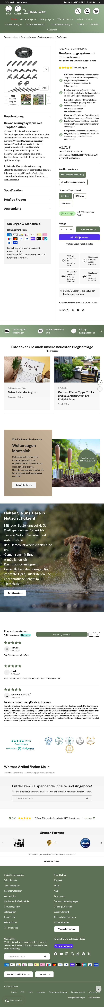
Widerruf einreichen (67, 929)
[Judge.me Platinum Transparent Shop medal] (59, 741)
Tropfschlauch (18, 773)
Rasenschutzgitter (13, 890)
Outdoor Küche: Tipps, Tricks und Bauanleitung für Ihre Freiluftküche (76, 396)
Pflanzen (95, 24)
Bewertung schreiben (62, 634)
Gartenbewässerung (28, 37)
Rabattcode (9, 917)
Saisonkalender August (22, 392)
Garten (15, 37)
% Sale (14, 19)
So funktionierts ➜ (24, 485)
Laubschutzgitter (12, 885)
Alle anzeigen (52, 351)
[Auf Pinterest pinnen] (83, 309)
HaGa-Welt (64, 49)
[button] (96, 11)
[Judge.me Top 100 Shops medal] (80, 741)
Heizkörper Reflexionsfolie (16, 901)
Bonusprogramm (12, 906)
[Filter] (91, 634)
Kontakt (58, 880)
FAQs (56, 885)
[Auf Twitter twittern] (72, 309)
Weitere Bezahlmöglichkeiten (79, 243)
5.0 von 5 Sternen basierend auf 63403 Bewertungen (57, 818)
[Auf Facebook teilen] (78, 309)
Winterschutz (10, 922)
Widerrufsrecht (61, 912)
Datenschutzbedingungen (66, 901)
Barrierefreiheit (61, 922)
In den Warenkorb (88, 229)
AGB (56, 890)
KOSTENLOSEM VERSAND (81, 155)
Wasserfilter (10, 896)
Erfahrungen (10, 912)
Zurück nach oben (52, 861)
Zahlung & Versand (63, 906)
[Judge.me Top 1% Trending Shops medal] (69, 749)
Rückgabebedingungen (65, 917)
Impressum (59, 896)
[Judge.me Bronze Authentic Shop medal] (90, 741)
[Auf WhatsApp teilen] (67, 309)
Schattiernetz (10, 880)
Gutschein (52, 29)
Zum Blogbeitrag (15, 593)
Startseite (7, 37)
